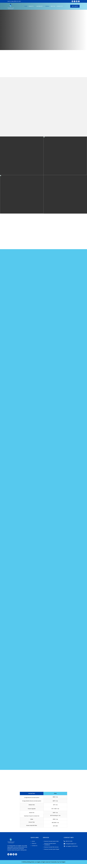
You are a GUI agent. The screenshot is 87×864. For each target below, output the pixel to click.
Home (26, 6)
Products (31, 6)
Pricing (47, 6)
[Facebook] (8, 854)
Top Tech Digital (61, 862)
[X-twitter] (11, 854)
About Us (53, 6)
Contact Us (59, 6)
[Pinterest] (16, 854)
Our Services (39, 6)
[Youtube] (13, 854)
